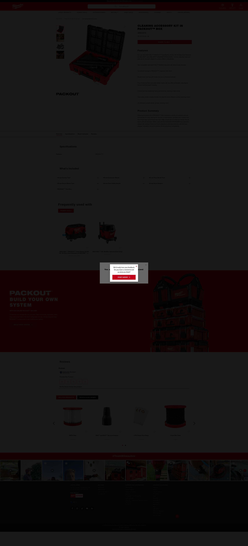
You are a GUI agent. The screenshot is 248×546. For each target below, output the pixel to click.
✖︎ (136, 266)
